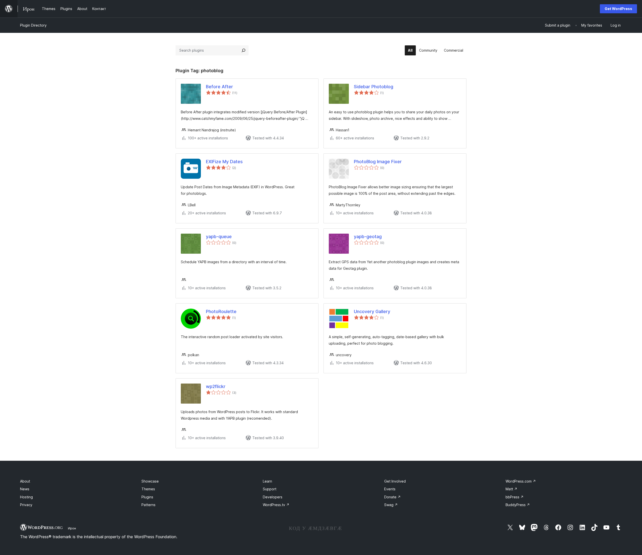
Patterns (148, 505)
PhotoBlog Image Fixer (378, 161)
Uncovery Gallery (372, 311)
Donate (392, 497)
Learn (267, 481)
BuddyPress (518, 505)
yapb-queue (219, 236)
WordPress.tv (276, 505)
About (25, 481)
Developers (272, 497)
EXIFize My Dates (224, 161)
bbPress (515, 497)
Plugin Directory (33, 25)
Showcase (150, 481)
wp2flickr (215, 386)
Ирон (72, 528)
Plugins (147, 497)
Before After (219, 86)
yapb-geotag (368, 236)
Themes (148, 489)
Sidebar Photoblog (373, 86)
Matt (511, 489)
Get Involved (395, 481)
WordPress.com (521, 481)
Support (269, 489)
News (24, 489)
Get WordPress (618, 9)
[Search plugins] (243, 50)
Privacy (26, 505)
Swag (391, 505)
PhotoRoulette (221, 311)
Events (389, 489)
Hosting (26, 497)
